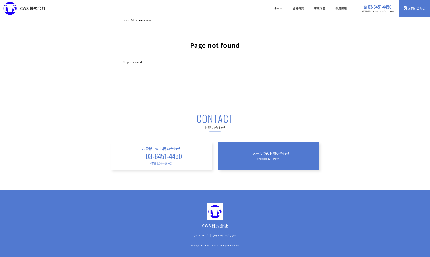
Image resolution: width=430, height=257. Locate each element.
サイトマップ (201, 235)
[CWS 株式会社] (10, 8)
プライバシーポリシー (224, 235)
